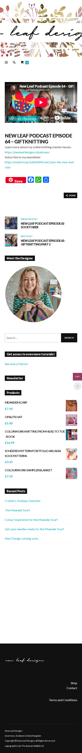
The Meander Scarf (17, 510)
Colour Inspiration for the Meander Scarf (31, 519)
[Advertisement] (41, 593)
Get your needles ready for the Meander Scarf (34, 529)
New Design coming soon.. (22, 538)
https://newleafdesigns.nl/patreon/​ (27, 152)
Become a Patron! (16, 364)
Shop (74, 683)
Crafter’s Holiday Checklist (22, 501)
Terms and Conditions (63, 700)
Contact (72, 688)
